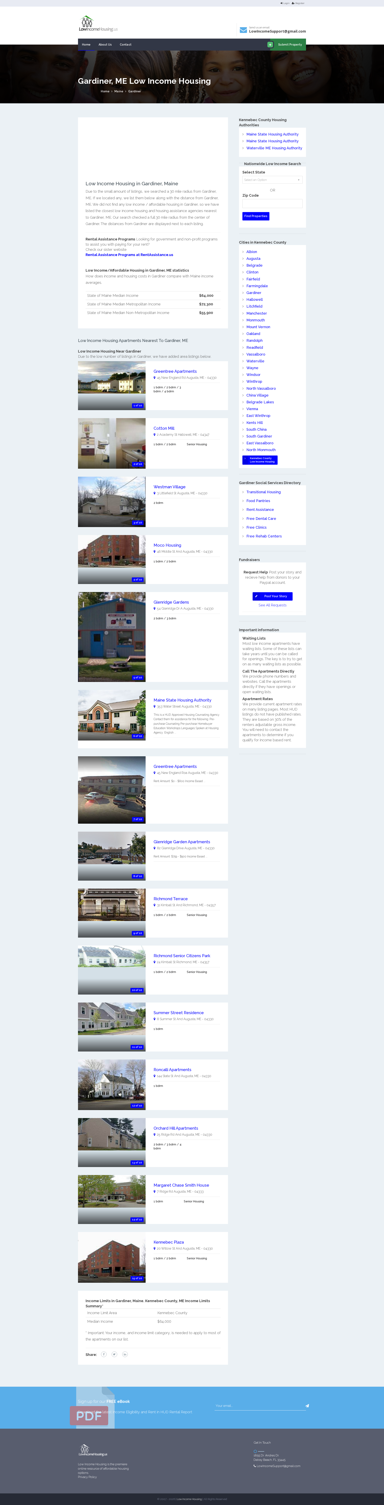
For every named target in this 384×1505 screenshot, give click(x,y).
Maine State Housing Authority (182, 700)
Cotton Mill (164, 428)
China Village (257, 395)
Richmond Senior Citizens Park (182, 955)
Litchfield (254, 306)
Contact (126, 44)
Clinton (252, 272)
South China (256, 429)
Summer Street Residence (179, 1012)
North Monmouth (261, 450)
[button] (307, 1405)
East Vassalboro (259, 443)
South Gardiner (259, 436)
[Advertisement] (153, 153)
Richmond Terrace (171, 898)
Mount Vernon (258, 327)
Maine (118, 91)
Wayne (252, 368)
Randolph (254, 340)
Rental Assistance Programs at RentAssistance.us (129, 255)
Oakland (253, 334)
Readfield (254, 347)
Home (86, 44)
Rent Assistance (260, 509)
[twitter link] (114, 1354)
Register (299, 3)
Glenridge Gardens (171, 602)
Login (286, 3)
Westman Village (170, 486)
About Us (105, 44)
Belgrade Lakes (260, 402)
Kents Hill (254, 423)
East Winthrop (258, 416)
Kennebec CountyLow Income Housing (262, 460)
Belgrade (254, 265)
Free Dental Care (261, 518)
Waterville (255, 361)
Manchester (256, 313)
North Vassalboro (261, 388)
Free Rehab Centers (264, 536)
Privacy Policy (87, 1477)
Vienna (252, 409)
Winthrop (254, 381)
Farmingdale (257, 286)
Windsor (253, 375)
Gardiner (134, 91)
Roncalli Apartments (172, 1069)
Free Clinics (256, 527)
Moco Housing (167, 545)
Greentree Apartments (175, 371)
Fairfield (253, 279)
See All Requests (273, 605)
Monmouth (255, 320)
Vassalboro (255, 354)
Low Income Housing (189, 1499)
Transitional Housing (263, 492)
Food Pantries (258, 501)
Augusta (253, 258)
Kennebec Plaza (169, 1242)
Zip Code (250, 195)
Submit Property (290, 44)
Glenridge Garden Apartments (182, 841)
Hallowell (254, 299)
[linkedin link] (125, 1354)
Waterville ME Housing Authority (274, 148)
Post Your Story (275, 596)
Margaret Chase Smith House (181, 1185)
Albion (251, 252)
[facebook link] (104, 1354)
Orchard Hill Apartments (176, 1128)
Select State (253, 172)
